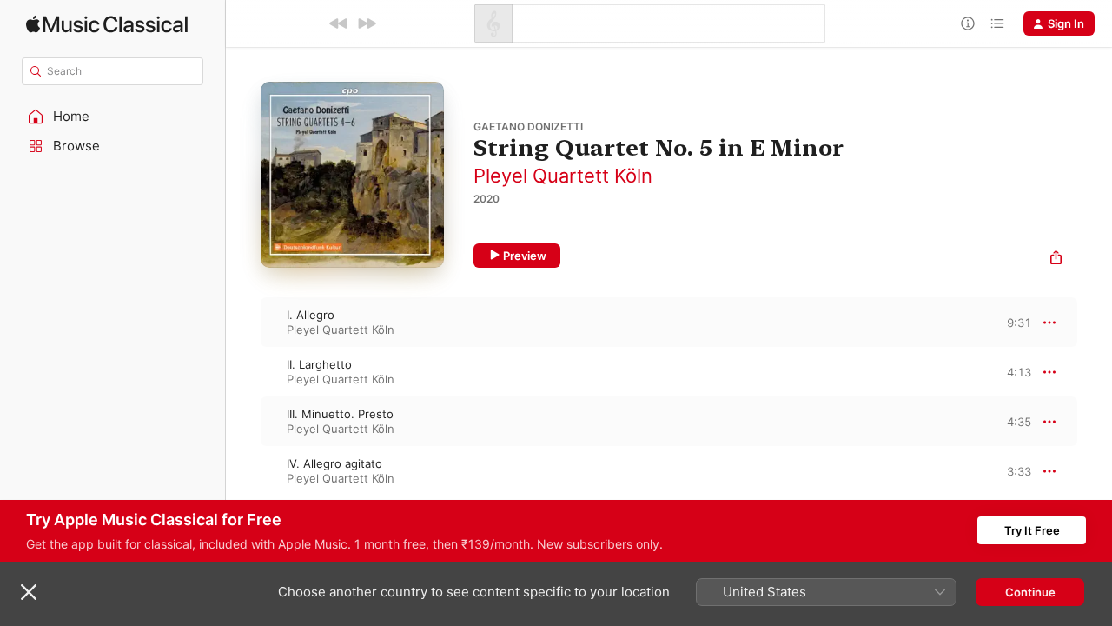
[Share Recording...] (1056, 259)
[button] (113, 116)
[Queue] (997, 23)
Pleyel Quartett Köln (562, 175)
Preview (524, 256)
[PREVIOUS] (339, 23)
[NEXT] (367, 23)
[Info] (968, 23)
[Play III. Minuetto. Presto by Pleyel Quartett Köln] (243, 422)
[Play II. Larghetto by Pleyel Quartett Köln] (243, 372)
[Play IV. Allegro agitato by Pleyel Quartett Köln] (243, 471)
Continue (1030, 592)
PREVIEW (1012, 321)
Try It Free (1032, 530)
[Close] (28, 592)
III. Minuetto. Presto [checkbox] (340, 414)
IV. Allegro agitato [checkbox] (334, 463)
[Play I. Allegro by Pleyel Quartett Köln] (243, 323)
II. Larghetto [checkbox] (319, 364)
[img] (107, 24)
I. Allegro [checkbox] (310, 315)
